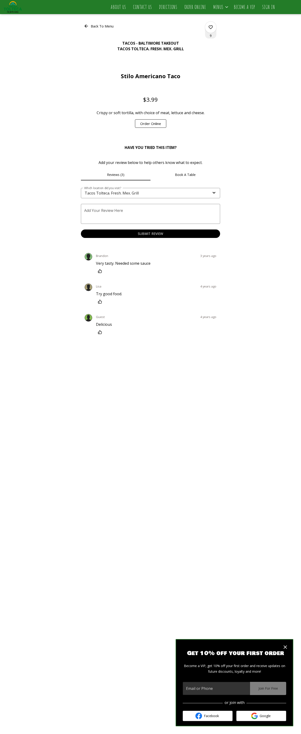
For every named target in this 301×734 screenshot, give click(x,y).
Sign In (268, 7)
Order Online (195, 7)
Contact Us (142, 7)
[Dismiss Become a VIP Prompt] (285, 647)
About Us (118, 7)
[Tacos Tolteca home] (25, 7)
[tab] (115, 174)
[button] (221, 7)
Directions (168, 7)
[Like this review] (101, 271)
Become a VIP (244, 7)
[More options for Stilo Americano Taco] (210, 27)
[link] (150, 123)
